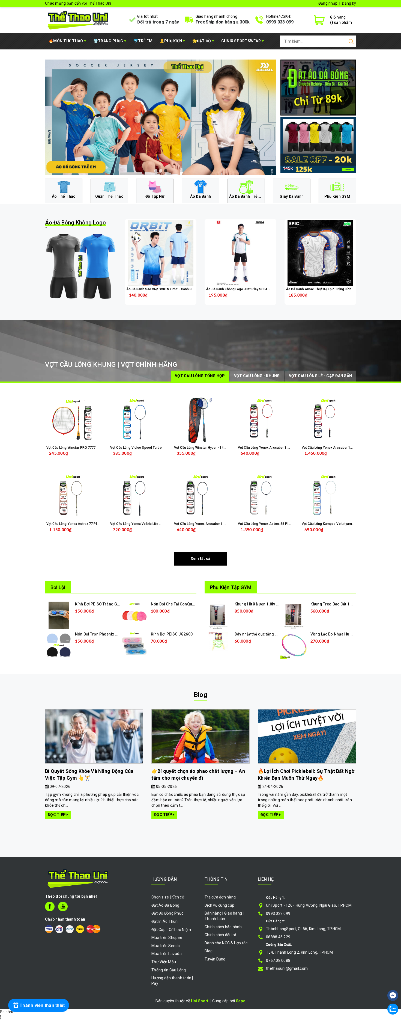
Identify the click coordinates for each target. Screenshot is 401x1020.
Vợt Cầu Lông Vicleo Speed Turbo (136, 448)
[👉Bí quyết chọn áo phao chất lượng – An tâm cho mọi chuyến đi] (200, 736)
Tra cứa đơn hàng (220, 897)
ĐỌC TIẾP (57, 814)
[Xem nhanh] (160, 252)
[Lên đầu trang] (392, 979)
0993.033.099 (278, 913)
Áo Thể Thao (64, 196)
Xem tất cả (201, 558)
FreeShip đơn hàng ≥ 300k (223, 22)
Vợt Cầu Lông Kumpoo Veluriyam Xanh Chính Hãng (340, 524)
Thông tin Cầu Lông (168, 970)
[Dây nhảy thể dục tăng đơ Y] (218, 641)
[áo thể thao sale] (318, 144)
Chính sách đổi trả (221, 935)
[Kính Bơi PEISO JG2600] (134, 645)
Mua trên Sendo (165, 946)
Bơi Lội (57, 587)
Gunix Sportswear (241, 41)
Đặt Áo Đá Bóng (165, 905)
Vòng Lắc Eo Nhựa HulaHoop (336, 634)
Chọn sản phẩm (175, 299)
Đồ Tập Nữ (154, 196)
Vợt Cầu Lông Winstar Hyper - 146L (200, 448)
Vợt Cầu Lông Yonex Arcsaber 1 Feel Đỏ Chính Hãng (278, 448)
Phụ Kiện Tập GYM (230, 587)
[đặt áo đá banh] (318, 87)
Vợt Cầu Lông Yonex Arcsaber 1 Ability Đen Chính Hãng (216, 524)
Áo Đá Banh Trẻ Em (246, 196)
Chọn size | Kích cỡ (167, 897)
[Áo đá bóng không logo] (81, 266)
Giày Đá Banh (292, 196)
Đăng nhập (327, 3)
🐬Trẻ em (142, 41)
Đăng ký (349, 3)
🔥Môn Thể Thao (66, 41)
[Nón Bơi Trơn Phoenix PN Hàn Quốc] (58, 645)
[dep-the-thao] (234, 117)
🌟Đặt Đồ (202, 41)
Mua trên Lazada (166, 953)
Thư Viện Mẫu (163, 962)
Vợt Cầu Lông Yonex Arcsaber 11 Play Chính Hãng (340, 448)
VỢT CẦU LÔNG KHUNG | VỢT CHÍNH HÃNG (111, 364)
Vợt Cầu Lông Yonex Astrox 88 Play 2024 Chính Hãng (278, 524)
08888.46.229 (278, 937)
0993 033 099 (280, 22)
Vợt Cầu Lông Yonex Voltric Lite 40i (137, 524)
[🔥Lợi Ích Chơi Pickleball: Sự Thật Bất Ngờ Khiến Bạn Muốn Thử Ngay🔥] (307, 736)
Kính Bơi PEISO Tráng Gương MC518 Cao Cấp (115, 604)
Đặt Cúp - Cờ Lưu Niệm (171, 929)
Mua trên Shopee (166, 937)
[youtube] (63, 906)
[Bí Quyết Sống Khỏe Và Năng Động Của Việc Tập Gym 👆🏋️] (94, 736)
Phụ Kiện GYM (337, 196)
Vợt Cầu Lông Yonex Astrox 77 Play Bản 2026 (80, 524)
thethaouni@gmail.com (287, 968)
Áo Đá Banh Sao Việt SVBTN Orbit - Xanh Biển (161, 289)
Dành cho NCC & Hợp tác (226, 943)
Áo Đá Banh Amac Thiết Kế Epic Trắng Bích (319, 289)
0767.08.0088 (278, 960)
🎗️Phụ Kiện (171, 41)
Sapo (241, 1001)
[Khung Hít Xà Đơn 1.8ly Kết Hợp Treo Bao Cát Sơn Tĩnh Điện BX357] (218, 615)
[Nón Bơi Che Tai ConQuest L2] (134, 615)
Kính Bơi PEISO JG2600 (172, 634)
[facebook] (50, 906)
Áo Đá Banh (200, 196)
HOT (75, 223)
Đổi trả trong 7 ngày (158, 22)
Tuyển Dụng (215, 959)
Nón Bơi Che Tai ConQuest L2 (177, 604)
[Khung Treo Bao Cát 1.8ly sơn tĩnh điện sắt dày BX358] (294, 615)
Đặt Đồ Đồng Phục (167, 913)
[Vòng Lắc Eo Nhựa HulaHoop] (294, 645)
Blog (200, 695)
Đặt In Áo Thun (164, 921)
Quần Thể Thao (109, 196)
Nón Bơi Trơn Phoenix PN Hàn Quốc (106, 634)
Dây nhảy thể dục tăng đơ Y (259, 634)
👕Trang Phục (108, 41)
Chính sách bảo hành (223, 927)
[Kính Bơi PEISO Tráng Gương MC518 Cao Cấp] (59, 615)
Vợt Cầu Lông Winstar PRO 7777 (70, 448)
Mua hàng (83, 534)
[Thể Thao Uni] (78, 19)
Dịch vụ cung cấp (219, 905)
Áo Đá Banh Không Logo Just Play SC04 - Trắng (242, 289)
